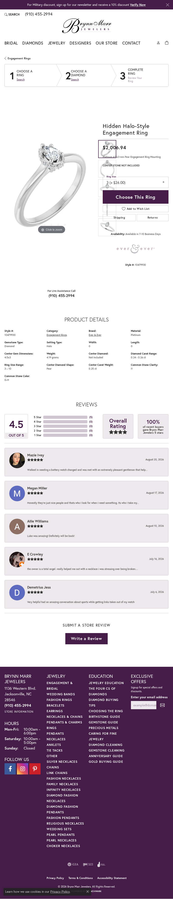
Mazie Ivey (35, 455)
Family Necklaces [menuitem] (62, 784)
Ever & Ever (95, 335)
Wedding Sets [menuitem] (59, 829)
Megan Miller (37, 488)
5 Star (37, 417)
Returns (153, 217)
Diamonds (32, 43)
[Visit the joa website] (101, 864)
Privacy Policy (55, 878)
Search (21, 79)
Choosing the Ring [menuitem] (106, 711)
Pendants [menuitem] (55, 733)
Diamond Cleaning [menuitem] (106, 745)
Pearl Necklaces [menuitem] (62, 840)
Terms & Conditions (80, 878)
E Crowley (35, 554)
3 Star (37, 426)
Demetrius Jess (39, 587)
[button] (12, 14)
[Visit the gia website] (73, 864)
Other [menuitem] (52, 756)
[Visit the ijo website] (88, 864)
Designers (80, 43)
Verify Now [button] (138, 4)
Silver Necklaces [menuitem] (62, 761)
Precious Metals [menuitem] (103, 728)
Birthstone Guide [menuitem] (104, 716)
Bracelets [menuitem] (55, 705)
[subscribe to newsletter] (162, 705)
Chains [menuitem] (53, 767)
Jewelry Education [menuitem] (106, 683)
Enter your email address (149, 697)
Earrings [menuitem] (55, 711)
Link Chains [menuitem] (57, 773)
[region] (51, 188)
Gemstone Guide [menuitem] (103, 722)
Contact (131, 43)
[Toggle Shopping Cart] (166, 42)
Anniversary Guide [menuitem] (106, 756)
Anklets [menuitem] (54, 745)
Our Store (107, 43)
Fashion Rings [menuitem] (59, 700)
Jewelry (56, 43)
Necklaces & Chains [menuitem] (64, 716)
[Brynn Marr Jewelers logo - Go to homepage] (86, 25)
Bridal (11, 43)
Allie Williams (37, 521)
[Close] (167, 5)
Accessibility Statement (112, 878)
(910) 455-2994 (62, 295)
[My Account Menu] (158, 42)
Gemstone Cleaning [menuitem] (107, 750)
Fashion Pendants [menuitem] (63, 818)
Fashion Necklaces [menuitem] (64, 778)
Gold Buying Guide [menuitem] (106, 761)
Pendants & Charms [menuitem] (64, 722)
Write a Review (86, 638)
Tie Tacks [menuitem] (55, 750)
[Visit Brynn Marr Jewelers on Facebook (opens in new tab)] (10, 768)
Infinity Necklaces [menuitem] (63, 789)
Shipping (119, 217)
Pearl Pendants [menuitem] (61, 834)
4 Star (37, 421)
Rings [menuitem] (52, 728)
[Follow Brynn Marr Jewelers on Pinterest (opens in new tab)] (35, 768)
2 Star (37, 430)
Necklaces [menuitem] (56, 739)
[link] (38, 14)
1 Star (37, 435)
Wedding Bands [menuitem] (61, 694)
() (91, 417)
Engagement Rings (19, 58)
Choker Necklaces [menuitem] (63, 846)
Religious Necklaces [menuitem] (65, 823)
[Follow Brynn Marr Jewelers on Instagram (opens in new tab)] (22, 768)
